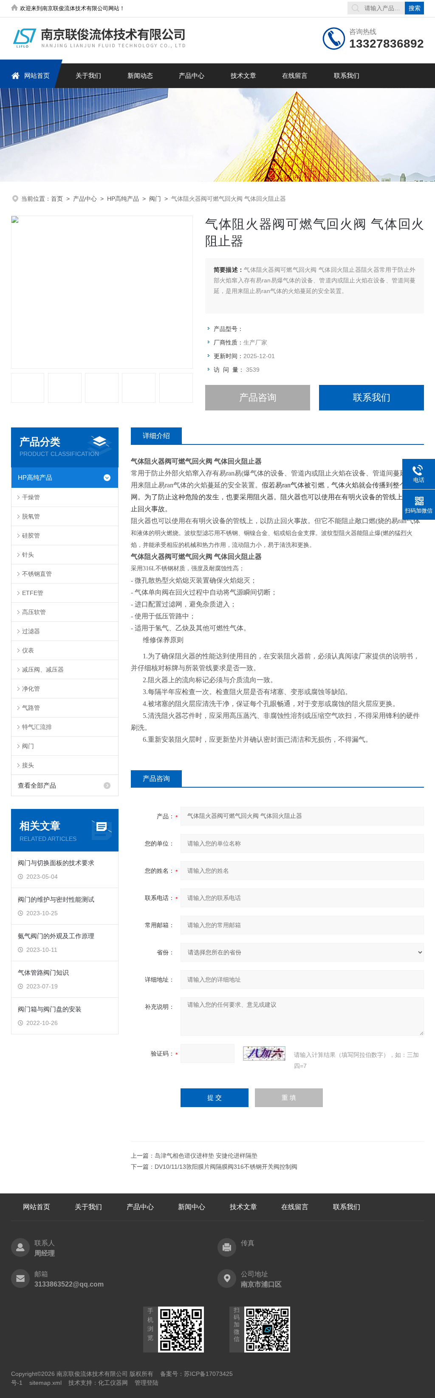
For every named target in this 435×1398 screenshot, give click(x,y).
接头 (28, 765)
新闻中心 (191, 1206)
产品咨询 (258, 397)
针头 (28, 554)
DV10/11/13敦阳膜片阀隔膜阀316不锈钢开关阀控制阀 (226, 1166)
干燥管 (31, 497)
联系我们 (346, 75)
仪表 (28, 650)
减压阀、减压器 (43, 669)
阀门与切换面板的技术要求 (56, 862)
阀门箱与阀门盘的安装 (50, 1009)
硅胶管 (31, 535)
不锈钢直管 (37, 573)
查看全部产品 (37, 785)
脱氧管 (31, 516)
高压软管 (34, 612)
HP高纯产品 (123, 198)
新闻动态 (140, 75)
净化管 (31, 688)
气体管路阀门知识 (43, 972)
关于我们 (88, 75)
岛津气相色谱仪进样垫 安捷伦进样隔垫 (206, 1155)
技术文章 (243, 75)
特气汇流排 (37, 726)
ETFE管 (32, 592)
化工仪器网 (113, 1382)
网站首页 (37, 75)
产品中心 (191, 75)
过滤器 (31, 631)
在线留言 (295, 75)
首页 (57, 198)
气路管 (31, 707)
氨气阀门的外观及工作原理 (56, 936)
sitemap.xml (45, 1382)
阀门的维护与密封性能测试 (56, 899)
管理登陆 (146, 1382)
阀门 (155, 198)
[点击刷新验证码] (264, 1053)
